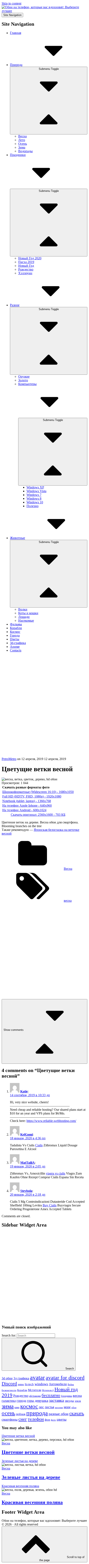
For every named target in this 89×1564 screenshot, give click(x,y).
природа (37, 1413)
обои (73, 1407)
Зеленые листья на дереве (31, 1477)
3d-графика (18, 643)
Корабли (16, 628)
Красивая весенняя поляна (32, 1502)
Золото (23, 380)
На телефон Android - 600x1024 (24, 810)
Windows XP (35, 487)
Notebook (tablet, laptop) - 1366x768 (26, 801)
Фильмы (16, 624)
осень (8, 1413)
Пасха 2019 (26, 262)
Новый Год (26, 265)
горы (30, 1401)
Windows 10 (34, 502)
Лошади (24, 617)
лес (41, 1407)
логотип (59, 1407)
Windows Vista (36, 491)
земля (78, 1401)
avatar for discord (65, 1378)
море (67, 1407)
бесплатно (51, 1395)
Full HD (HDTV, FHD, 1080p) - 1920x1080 (31, 796)
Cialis (39, 1145)
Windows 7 (33, 495)
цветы (61, 1419)
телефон (36, 1419)
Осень (22, 143)
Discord (9, 1383)
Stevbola (26, 1191)
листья (49, 1407)
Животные (17, 538)
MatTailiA (27, 1162)
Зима (21, 147)
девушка (41, 1400)
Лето (21, 140)
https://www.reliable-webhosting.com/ (51, 1121)
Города (15, 635)
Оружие (24, 376)
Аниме (15, 646)
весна (68, 900)
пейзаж (20, 1414)
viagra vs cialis (55, 1173)
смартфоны (10, 1419)
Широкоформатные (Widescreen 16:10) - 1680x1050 (38, 792)
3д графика (21, 1378)
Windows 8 (33, 498)
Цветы (14, 639)
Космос (15, 631)
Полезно (32, 506)
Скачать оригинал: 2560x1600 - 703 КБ (38, 814)
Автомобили (58, 1384)
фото (53, 1420)
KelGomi (26, 1134)
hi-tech (29, 1384)
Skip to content (11, 3)
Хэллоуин (25, 273)
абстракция (35, 1396)
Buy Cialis (50, 1205)
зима (8, 1406)
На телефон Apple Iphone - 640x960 (27, 805)
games (21, 1384)
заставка (56, 1400)
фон (47, 1419)
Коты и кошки (28, 613)
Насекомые (26, 620)
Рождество (25, 269)
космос (29, 1406)
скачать (76, 1413)
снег (22, 1419)
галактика (9, 1400)
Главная (15, 33)
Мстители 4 (48, 1390)
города (21, 1401)
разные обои (59, 1414)
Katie (24, 1091)
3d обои (7, 1378)
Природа (16, 64)
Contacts (15, 650)
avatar (37, 1377)
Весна (22, 136)
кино (16, 1407)
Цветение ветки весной (28, 1452)
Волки (22, 609)
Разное (14, 305)
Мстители (34, 1390)
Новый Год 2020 (29, 258)
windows (41, 1384)
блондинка (66, 1396)
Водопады (25, 151)
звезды (69, 1400)
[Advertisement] (44, 710)
